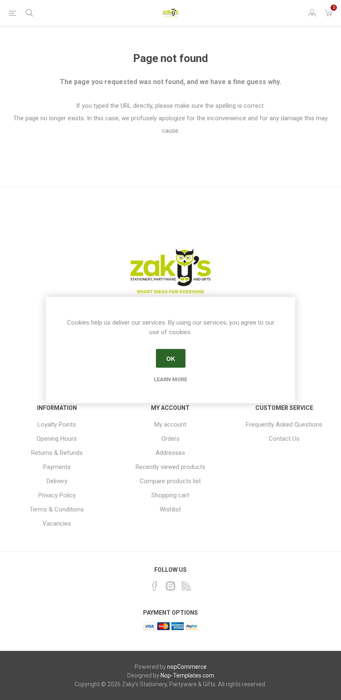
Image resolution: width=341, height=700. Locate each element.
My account (170, 424)
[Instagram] (170, 586)
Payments (57, 467)
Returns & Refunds (57, 453)
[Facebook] (154, 586)
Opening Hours (57, 438)
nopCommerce (187, 666)
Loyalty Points (56, 424)
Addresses (170, 453)
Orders (170, 438)
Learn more (170, 379)
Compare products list (170, 481)
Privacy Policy (57, 495)
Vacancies (56, 523)
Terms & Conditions (57, 509)
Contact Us (284, 438)
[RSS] (186, 586)
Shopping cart (170, 495)
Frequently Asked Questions (284, 424)
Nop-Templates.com (187, 675)
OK (170, 358)
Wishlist (170, 509)
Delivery (57, 481)
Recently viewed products (170, 467)
